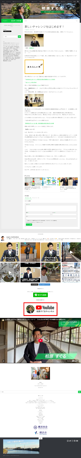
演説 (4, 57)
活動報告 (16, 55)
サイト (27, 216)
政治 (4, 51)
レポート (17, 45)
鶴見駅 (9, 60)
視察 (6, 58)
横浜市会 (5, 54)
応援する (41, 1)
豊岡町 (4, 59)
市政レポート (9, 49)
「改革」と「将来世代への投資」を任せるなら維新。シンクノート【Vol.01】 (40, 400)
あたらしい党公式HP (31, 82)
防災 (15, 59)
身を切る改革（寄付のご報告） (40, 407)
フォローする (69, 1)
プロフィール (26, 1)
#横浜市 (8, 43)
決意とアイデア (34, 1)
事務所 (74, 1)
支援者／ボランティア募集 (40, 416)
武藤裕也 (31, 48)
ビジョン (40, 409)
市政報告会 (6, 50)
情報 (17, 50)
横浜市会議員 (12, 54)
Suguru (27, 29)
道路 (10, 59)
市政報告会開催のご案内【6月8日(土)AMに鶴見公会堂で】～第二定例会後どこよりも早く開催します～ (32, 188)
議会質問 (17, 58)
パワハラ (13, 45)
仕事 (6, 46)
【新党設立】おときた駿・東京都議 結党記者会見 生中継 (39, 123)
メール (53, 212)
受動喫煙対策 (16, 46)
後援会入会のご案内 (40, 417)
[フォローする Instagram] (16, 21)
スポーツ (17, 44)
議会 (13, 58)
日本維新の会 (7, 53)
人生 (4, 46)
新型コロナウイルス (17, 51)
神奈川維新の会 (17, 57)
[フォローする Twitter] (14, 21)
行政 (4, 58)
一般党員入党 (40, 415)
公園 (8, 46)
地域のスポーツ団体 (55, 1)
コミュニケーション (7, 44)
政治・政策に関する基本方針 (40, 408)
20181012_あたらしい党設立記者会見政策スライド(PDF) (40, 79)
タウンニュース (6, 45)
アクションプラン (40, 411)
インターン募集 (47, 1)
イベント (17, 43)
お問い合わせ (63, 1)
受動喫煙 (11, 46)
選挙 (12, 59)
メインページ (8, 1)
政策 (7, 51)
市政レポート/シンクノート (17, 1)
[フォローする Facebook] (18, 21)
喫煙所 (4, 47)
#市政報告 (5, 43)
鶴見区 (5, 60)
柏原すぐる (13, 53)
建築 (14, 50)
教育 (11, 51)
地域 (11, 47)
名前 (27, 212)
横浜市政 (17, 54)
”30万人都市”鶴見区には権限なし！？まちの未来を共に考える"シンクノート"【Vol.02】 (40, 401)
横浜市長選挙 (10, 55)
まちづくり (13, 43)
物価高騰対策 (8, 57)
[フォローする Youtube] (20, 21)
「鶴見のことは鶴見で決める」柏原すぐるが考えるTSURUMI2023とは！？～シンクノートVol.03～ (40, 402)
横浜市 (18, 53)
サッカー (13, 44)
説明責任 (10, 58)
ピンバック (36, 197)
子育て (17, 47)
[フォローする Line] (12, 21)
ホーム (3, 1)
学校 (4, 49)
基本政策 (40, 410)
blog (26, 20)
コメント (28, 197)
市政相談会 (11, 50)
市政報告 (15, 49)
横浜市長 (5, 55)
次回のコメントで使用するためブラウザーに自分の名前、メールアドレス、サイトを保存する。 (42, 220)
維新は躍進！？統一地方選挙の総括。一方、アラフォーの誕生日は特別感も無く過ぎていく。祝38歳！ (68, 188)
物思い (13, 57)
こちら (39, 85)
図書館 (8, 47)
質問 (7, 59)
